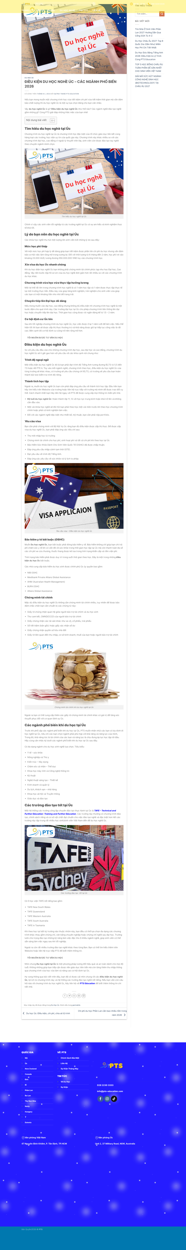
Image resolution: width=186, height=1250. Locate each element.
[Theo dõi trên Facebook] (100, 1099)
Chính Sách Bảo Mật (70, 1058)
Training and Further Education (60, 814)
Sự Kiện (64, 1087)
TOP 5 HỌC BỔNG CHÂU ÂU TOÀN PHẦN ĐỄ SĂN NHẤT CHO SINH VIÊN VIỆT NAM (149, 67)
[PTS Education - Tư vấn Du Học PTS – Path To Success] (26, 3)
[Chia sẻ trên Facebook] (65, 996)
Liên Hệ (64, 1063)
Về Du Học (65, 1082)
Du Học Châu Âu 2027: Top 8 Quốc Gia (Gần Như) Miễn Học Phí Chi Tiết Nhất (149, 44)
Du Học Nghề (67, 10)
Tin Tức (83, 10)
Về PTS (41, 10)
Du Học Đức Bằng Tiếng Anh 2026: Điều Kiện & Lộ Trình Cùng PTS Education (149, 56)
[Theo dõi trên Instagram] (107, 1099)
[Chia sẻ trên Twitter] (69, 996)
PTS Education (87, 983)
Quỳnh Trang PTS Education (66, 94)
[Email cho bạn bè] (74, 996)
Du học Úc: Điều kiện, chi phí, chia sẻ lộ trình (48, 1013)
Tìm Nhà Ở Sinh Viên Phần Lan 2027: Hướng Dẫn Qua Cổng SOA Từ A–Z (148, 32)
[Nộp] (94, 4)
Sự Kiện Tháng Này (69, 1069)
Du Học (51, 10)
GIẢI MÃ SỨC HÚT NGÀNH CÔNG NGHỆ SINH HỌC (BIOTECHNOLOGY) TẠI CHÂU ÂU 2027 (148, 81)
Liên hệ (97, 10)
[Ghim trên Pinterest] (79, 996)
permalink (76, 1005)
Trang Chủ (28, 10)
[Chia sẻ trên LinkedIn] (84, 996)
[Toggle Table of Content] (51, 120)
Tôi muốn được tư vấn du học (45, 337)
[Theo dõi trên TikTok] (114, 1099)
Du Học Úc (29, 78)
